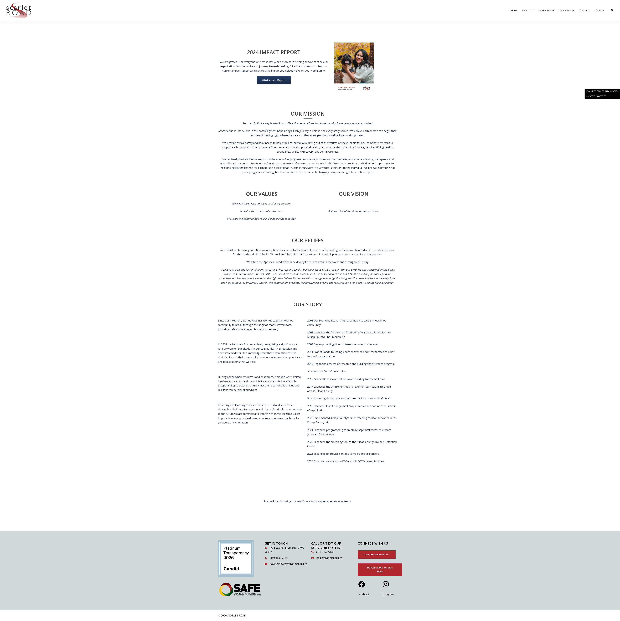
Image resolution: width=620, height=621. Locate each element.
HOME (514, 10)
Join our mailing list (377, 554)
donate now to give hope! (380, 569)
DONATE (599, 10)
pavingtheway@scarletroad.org (288, 564)
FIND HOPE (544, 10)
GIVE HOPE (565, 10)
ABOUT (526, 10)
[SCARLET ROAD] (18, 10)
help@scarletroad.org (329, 558)
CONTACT (584, 10)
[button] (612, 10)
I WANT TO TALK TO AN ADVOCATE (602, 91)
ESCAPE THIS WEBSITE (596, 96)
